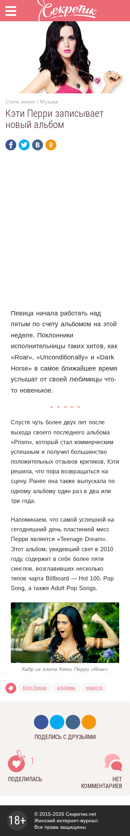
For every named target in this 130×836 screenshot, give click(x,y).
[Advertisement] (65, 234)
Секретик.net (81, 814)
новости (94, 687)
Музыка (49, 102)
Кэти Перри (35, 687)
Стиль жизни (20, 102)
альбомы (66, 687)
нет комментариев (101, 782)
